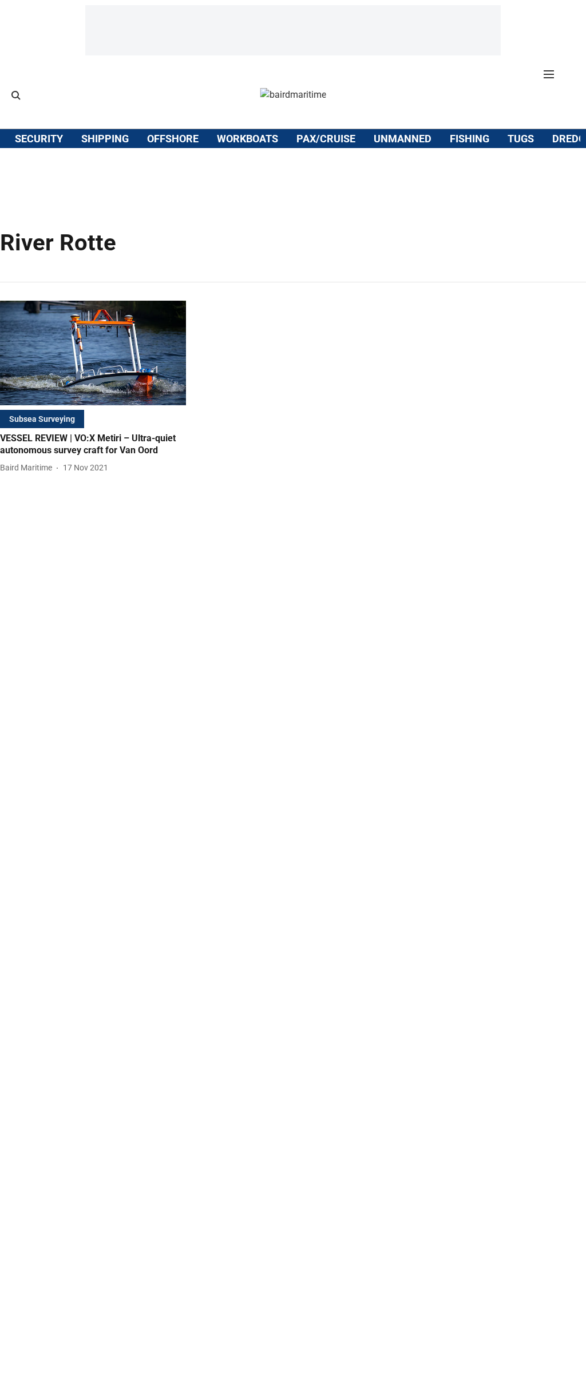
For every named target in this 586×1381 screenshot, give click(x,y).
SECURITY (39, 139)
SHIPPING (105, 139)
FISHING (469, 139)
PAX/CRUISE (325, 139)
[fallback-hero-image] (93, 353)
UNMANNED (402, 139)
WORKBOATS (247, 139)
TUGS (521, 139)
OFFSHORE (173, 139)
